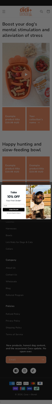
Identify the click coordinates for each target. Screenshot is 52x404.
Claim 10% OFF (13, 210)
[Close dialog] (49, 186)
